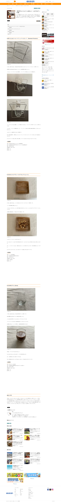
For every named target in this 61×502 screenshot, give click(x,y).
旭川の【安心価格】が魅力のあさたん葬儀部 (49, 48)
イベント (16, 493)
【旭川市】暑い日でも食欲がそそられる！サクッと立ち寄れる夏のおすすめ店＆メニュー (35, 460)
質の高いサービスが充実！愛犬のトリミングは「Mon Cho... (49, 55)
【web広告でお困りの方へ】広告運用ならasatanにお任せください (49, 83)
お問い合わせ (29, 498)
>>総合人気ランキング (45, 30)
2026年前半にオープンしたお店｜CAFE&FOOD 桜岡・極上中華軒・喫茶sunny (18, 442)
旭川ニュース (21, 491)
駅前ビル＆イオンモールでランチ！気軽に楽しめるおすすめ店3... (49, 19)
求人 (20, 492)
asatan (16, 456)
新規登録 (50, 1)
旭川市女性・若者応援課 (18, 469)
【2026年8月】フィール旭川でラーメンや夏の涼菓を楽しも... (49, 25)
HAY (12, 411)
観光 (15, 491)
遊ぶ (15, 492)
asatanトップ (8, 5)
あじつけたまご (16, 432)
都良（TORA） (16, 445)
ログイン (53, 1)
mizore (33, 432)
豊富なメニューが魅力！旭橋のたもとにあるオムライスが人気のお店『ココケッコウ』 (35, 436)
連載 (20, 490)
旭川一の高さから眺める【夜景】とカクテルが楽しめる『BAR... (49, 58)
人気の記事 (29, 490)
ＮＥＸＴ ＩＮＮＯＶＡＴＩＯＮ (36, 456)
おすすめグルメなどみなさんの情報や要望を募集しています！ (49, 87)
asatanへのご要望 (30, 493)
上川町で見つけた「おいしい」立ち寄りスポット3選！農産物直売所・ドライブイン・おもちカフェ (18, 430)
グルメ (15, 490)
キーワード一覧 (30, 491)
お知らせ (21, 493)
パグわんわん (48, 29)
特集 (15, 489)
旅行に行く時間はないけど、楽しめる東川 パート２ (49, 16)
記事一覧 (29, 489)
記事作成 (47, 1)
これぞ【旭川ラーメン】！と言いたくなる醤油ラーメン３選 (49, 28)
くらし (13, 5)
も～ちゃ (47, 20)
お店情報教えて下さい (30, 492)
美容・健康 (21, 489)
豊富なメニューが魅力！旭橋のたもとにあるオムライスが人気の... (49, 51)
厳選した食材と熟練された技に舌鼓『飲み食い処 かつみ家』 (49, 62)
